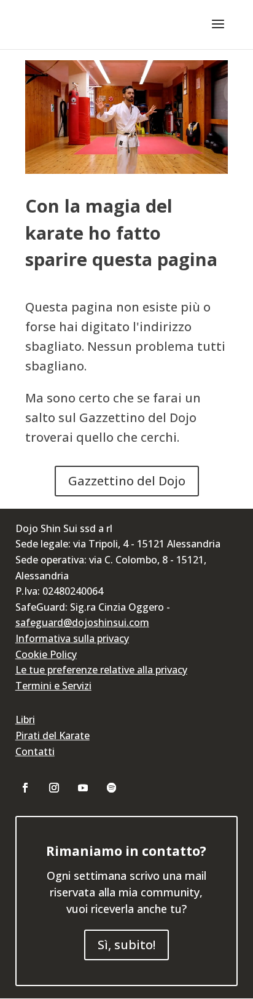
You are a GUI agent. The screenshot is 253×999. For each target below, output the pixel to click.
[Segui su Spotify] (112, 787)
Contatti (35, 751)
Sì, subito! (126, 944)
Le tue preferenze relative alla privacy (101, 669)
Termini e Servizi (53, 685)
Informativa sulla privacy (72, 638)
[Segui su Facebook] (25, 787)
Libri (25, 719)
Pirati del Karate (52, 735)
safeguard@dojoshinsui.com (82, 622)
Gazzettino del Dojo (126, 480)
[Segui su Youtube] (83, 787)
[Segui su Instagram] (54, 787)
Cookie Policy (46, 654)
